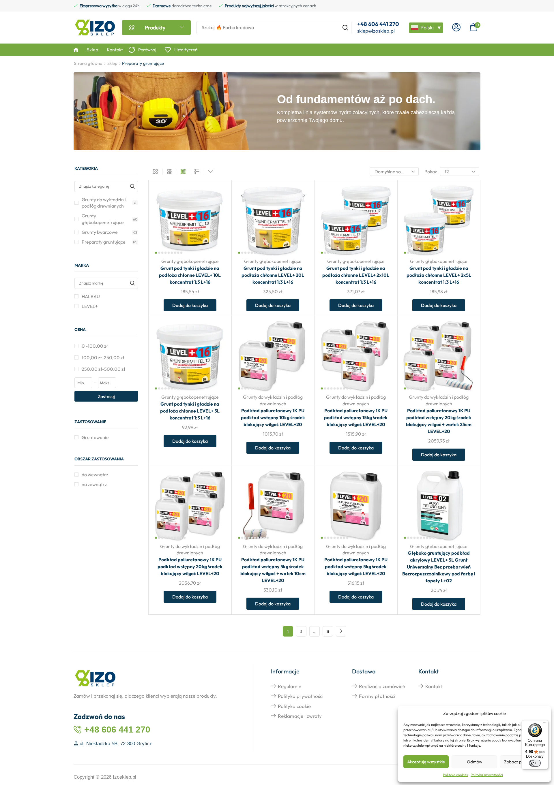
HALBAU (91, 296)
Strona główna (88, 63)
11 (328, 631)
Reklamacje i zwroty (300, 716)
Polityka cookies (455, 775)
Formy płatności (377, 696)
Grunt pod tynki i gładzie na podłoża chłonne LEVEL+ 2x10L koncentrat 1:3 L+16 (355, 275)
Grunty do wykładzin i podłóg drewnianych (109, 203)
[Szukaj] (345, 27)
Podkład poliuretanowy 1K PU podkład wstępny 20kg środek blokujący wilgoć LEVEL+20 (190, 566)
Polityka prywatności (487, 775)
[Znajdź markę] (132, 283)
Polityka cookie (294, 706)
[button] (456, 27)
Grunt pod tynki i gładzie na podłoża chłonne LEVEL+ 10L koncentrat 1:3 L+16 (190, 275)
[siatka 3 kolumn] (169, 171)
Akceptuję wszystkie (426, 762)
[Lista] (197, 171)
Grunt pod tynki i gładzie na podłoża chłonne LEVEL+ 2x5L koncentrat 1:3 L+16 (439, 275)
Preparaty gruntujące (110, 242)
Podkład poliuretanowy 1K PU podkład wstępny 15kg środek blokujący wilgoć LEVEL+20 (356, 417)
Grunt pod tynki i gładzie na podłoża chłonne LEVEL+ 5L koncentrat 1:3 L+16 (190, 411)
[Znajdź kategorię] (132, 186)
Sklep (112, 63)
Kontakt (433, 686)
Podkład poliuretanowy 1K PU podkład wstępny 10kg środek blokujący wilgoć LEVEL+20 (273, 417)
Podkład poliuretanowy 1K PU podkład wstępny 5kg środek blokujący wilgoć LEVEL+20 (356, 566)
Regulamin (289, 686)
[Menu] (544, 723)
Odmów (474, 762)
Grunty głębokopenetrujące (109, 219)
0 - (95, 346)
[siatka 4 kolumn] (183, 171)
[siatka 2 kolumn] (155, 171)
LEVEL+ (90, 306)
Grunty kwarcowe (109, 232)
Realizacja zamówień (382, 686)
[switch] (535, 763)
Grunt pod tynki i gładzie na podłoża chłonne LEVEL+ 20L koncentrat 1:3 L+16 (273, 275)
